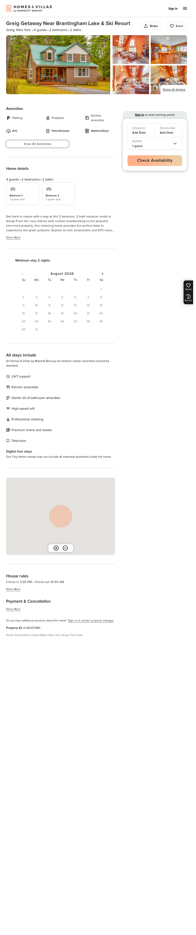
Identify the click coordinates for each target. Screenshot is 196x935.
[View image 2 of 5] (131, 49)
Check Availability (154, 160)
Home (9, 635)
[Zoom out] (65, 548)
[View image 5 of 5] (169, 79)
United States (39, 635)
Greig (65, 635)
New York (54, 635)
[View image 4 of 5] (131, 79)
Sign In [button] (173, 9)
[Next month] (102, 273)
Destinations (22, 635)
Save (179, 26)
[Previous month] (22, 273)
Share (154, 26)
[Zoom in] (56, 548)
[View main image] (58, 64)
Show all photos (174, 90)
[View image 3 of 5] (169, 49)
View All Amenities (37, 144)
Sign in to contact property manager (91, 620)
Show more (13, 237)
